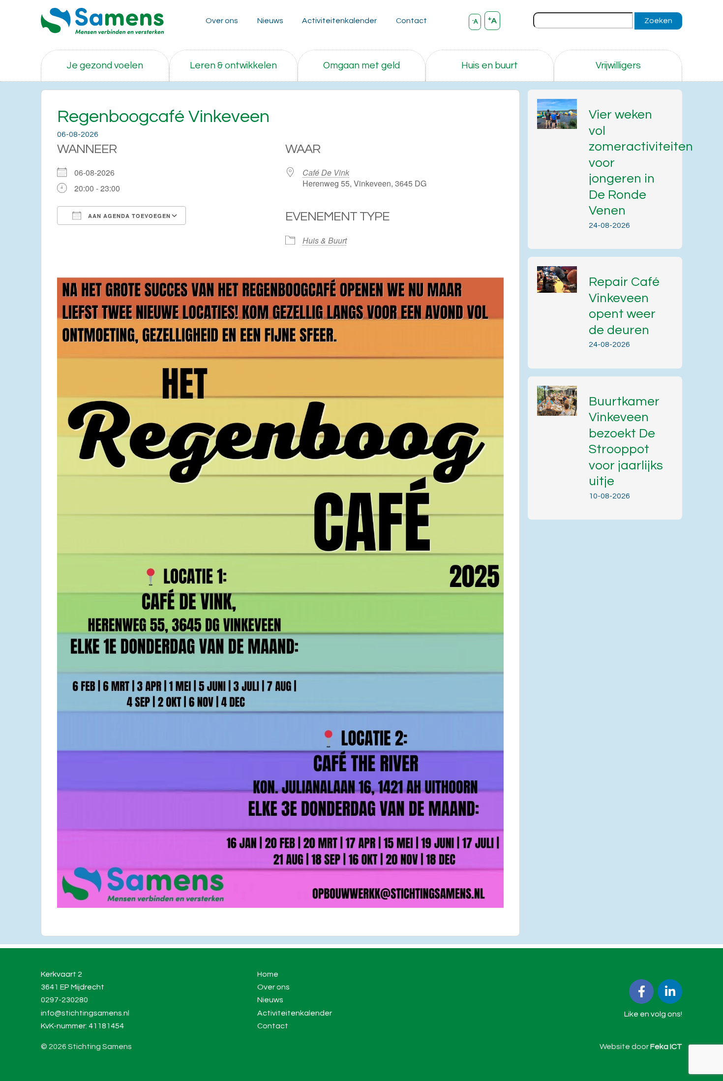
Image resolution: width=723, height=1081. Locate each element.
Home (267, 974)
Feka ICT (666, 1046)
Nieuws (270, 21)
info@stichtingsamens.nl (85, 1013)
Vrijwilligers (618, 65)
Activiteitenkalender (339, 21)
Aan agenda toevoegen (128, 215)
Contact (411, 21)
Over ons (222, 21)
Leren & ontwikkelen (233, 65)
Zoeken (658, 21)
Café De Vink (325, 172)
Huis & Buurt (324, 240)
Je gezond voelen (104, 65)
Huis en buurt (489, 65)
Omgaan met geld (361, 65)
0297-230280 (64, 1000)
